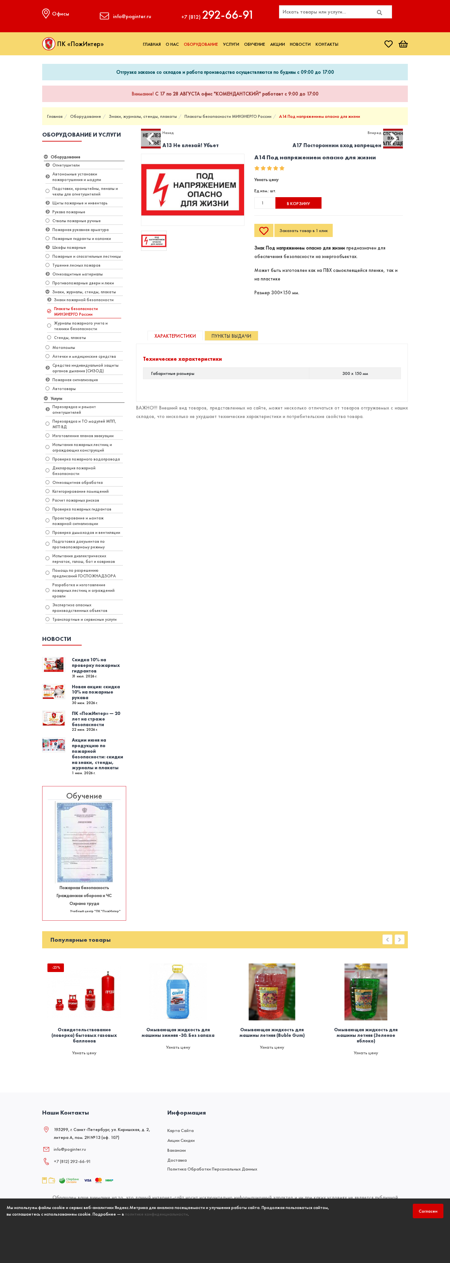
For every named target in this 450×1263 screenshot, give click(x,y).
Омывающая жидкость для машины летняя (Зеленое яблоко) (366, 1035)
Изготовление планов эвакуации (83, 435)
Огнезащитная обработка (77, 482)
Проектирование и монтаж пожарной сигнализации (77, 520)
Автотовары (64, 388)
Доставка (177, 1160)
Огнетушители (66, 165)
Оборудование (201, 44)
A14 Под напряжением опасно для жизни (319, 116)
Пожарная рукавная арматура (80, 229)
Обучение (254, 44)
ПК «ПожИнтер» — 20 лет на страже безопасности (96, 718)
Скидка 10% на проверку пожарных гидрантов (96, 665)
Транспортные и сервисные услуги (84, 619)
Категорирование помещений (80, 491)
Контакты (327, 44)
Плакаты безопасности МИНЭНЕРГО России (227, 116)
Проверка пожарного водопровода (86, 459)
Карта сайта (180, 1130)
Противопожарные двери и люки (83, 283)
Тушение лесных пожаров (76, 265)
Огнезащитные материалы (77, 274)
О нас (172, 44)
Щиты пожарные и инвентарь (79, 203)
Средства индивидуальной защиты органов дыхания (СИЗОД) (85, 368)
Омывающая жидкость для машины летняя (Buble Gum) (272, 1032)
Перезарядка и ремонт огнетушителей (74, 409)
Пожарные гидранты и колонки (81, 238)
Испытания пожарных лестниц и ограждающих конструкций (82, 447)
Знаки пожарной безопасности (84, 300)
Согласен (428, 1211)
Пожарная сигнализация (75, 379)
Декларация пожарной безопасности (74, 470)
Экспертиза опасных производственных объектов (79, 607)
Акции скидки (181, 1140)
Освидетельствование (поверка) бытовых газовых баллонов (84, 1035)
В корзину (298, 203)
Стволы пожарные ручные (76, 221)
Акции (277, 44)
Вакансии (176, 1150)
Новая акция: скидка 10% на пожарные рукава (96, 692)
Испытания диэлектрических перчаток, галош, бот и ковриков (83, 558)
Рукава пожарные (68, 212)
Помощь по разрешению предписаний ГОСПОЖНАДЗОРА (84, 573)
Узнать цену (266, 179)
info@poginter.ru (70, 1149)
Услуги (231, 44)
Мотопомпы (63, 347)
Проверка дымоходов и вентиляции (86, 532)
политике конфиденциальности (156, 1214)
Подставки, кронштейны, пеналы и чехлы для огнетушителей (85, 191)
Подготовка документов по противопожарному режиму (78, 544)
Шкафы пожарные (69, 247)
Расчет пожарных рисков (75, 500)
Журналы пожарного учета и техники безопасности (81, 325)
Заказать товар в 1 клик (303, 230)
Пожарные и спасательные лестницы (86, 256)
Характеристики (175, 336)
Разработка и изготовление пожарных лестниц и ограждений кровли (83, 590)
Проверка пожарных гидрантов (81, 509)
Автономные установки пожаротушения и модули (76, 176)
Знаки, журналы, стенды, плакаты (143, 116)
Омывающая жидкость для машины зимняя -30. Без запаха (178, 1032)
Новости (300, 44)
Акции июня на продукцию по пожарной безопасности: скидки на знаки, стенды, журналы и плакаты (97, 754)
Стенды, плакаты (70, 337)
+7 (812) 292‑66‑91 (72, 1161)
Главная (152, 44)
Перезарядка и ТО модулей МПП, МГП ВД (84, 424)
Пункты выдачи (231, 336)
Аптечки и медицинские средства (84, 356)
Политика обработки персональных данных (212, 1169)
